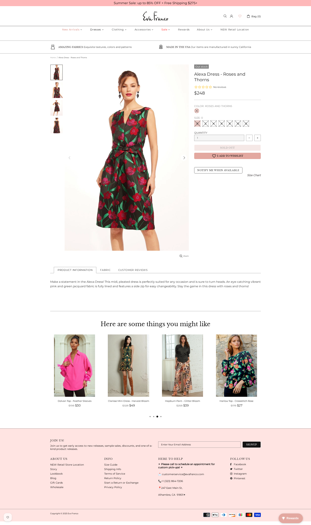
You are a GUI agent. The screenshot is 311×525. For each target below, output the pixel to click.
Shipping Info (112, 469)
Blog (53, 478)
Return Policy (112, 478)
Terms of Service (114, 473)
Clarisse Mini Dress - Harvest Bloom (74, 400)
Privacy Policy (113, 487)
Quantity (200, 132)
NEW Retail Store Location (67, 464)
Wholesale (56, 487)
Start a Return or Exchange (121, 482)
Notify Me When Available (218, 170)
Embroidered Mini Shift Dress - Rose (236, 400)
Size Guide (110, 464)
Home (53, 57)
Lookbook (56, 473)
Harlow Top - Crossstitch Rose (182, 400)
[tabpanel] (236, 374)
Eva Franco (155, 16)
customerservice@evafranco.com (183, 474)
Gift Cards (56, 482)
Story (53, 469)
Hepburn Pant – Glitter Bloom (128, 400)
